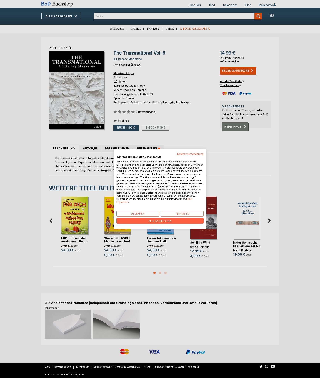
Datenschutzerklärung (190, 153)
